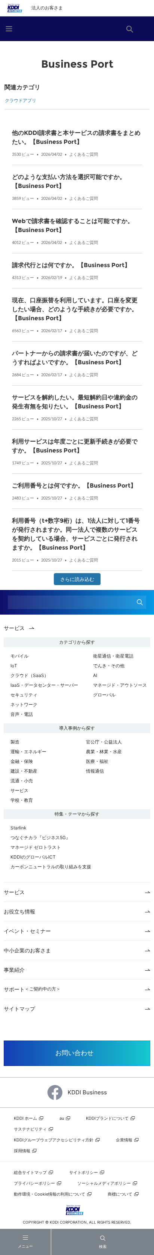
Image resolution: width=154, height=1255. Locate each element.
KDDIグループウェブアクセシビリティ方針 (54, 1140)
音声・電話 (21, 714)
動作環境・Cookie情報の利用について (50, 1194)
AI (95, 675)
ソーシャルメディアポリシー (104, 1183)
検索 (103, 1246)
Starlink (18, 828)
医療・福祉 (97, 761)
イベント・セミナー (27, 931)
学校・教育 (21, 800)
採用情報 (22, 1150)
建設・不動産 (23, 771)
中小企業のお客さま (27, 950)
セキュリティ (23, 695)
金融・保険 (21, 761)
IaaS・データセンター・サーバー (44, 685)
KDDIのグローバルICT (33, 857)
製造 (14, 742)
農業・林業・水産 (104, 751)
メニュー (25, 1246)
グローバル (104, 695)
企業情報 (124, 1140)
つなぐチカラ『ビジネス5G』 (40, 837)
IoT (13, 665)
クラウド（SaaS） (29, 675)
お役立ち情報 (19, 911)
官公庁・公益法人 (104, 742)
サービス (19, 790)
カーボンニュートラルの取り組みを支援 (50, 866)
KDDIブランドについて (108, 1118)
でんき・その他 (108, 665)
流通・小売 (21, 780)
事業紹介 (14, 970)
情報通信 (95, 771)
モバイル (19, 656)
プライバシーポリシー (35, 1183)
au (62, 1118)
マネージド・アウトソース (120, 685)
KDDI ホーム (26, 1118)
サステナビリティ (31, 1129)
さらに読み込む (77, 579)
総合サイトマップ (31, 1172)
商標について (120, 1194)
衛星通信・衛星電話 (113, 656)
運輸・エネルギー (28, 751)
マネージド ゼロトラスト (35, 847)
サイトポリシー (84, 1172)
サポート (32, 989)
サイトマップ (19, 1008)
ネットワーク (23, 704)
